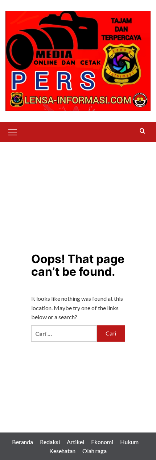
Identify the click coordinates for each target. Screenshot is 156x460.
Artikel (75, 441)
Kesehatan (62, 450)
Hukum (129, 441)
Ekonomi (102, 441)
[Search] (142, 131)
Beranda (22, 441)
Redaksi (50, 441)
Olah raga (94, 450)
